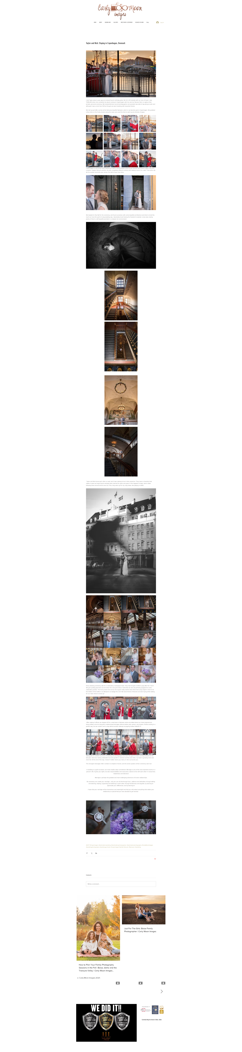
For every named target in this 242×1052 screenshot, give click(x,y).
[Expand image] (94, 123)
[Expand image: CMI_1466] (112, 604)
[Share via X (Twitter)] (91, 853)
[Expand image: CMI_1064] (112, 123)
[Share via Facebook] (87, 853)
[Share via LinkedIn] (96, 853)
